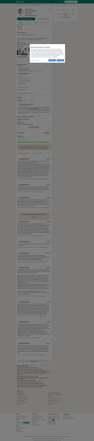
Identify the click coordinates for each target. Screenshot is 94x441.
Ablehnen (52, 60)
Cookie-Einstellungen (35, 60)
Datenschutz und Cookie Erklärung (51, 56)
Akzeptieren (60, 60)
